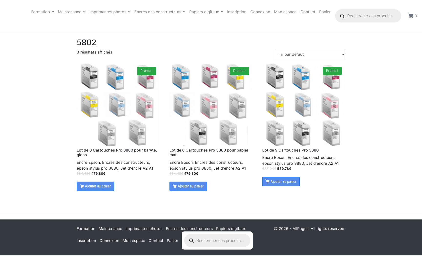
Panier (325, 11)
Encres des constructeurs (157, 11)
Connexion (260, 11)
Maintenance (69, 11)
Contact (307, 11)
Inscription (236, 11)
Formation (40, 11)
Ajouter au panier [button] (98, 186)
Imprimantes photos (107, 11)
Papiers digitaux (204, 11)
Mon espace (285, 11)
